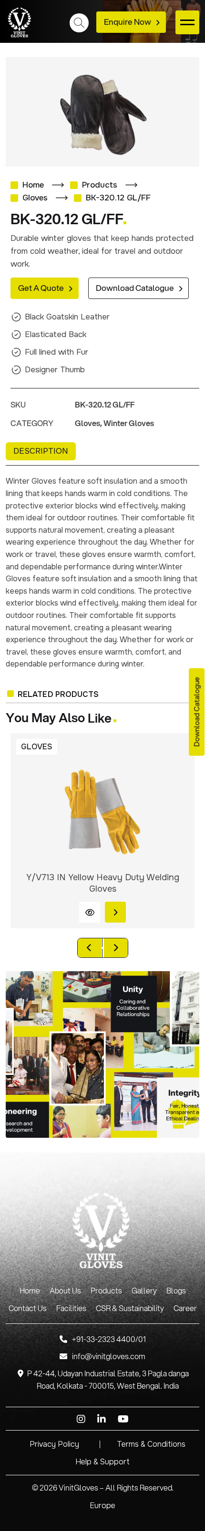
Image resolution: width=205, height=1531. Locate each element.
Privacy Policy (54, 1444)
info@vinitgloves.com (108, 1356)
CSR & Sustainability (130, 1308)
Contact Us (28, 1308)
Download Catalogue (135, 288)
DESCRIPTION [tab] (40, 451)
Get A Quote (41, 288)
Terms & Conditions (151, 1444)
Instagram (81, 1419)
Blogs (176, 1290)
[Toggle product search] (79, 22)
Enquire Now (127, 22)
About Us (65, 1290)
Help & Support (102, 1462)
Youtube (123, 1419)
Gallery (144, 1290)
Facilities (71, 1308)
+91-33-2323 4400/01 (109, 1339)
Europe (102, 1506)
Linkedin (101, 1419)
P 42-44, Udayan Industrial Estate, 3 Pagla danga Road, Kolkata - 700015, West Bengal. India (108, 1380)
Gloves (35, 198)
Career (185, 1308)
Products (99, 185)
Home (33, 185)
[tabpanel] (102, 572)
